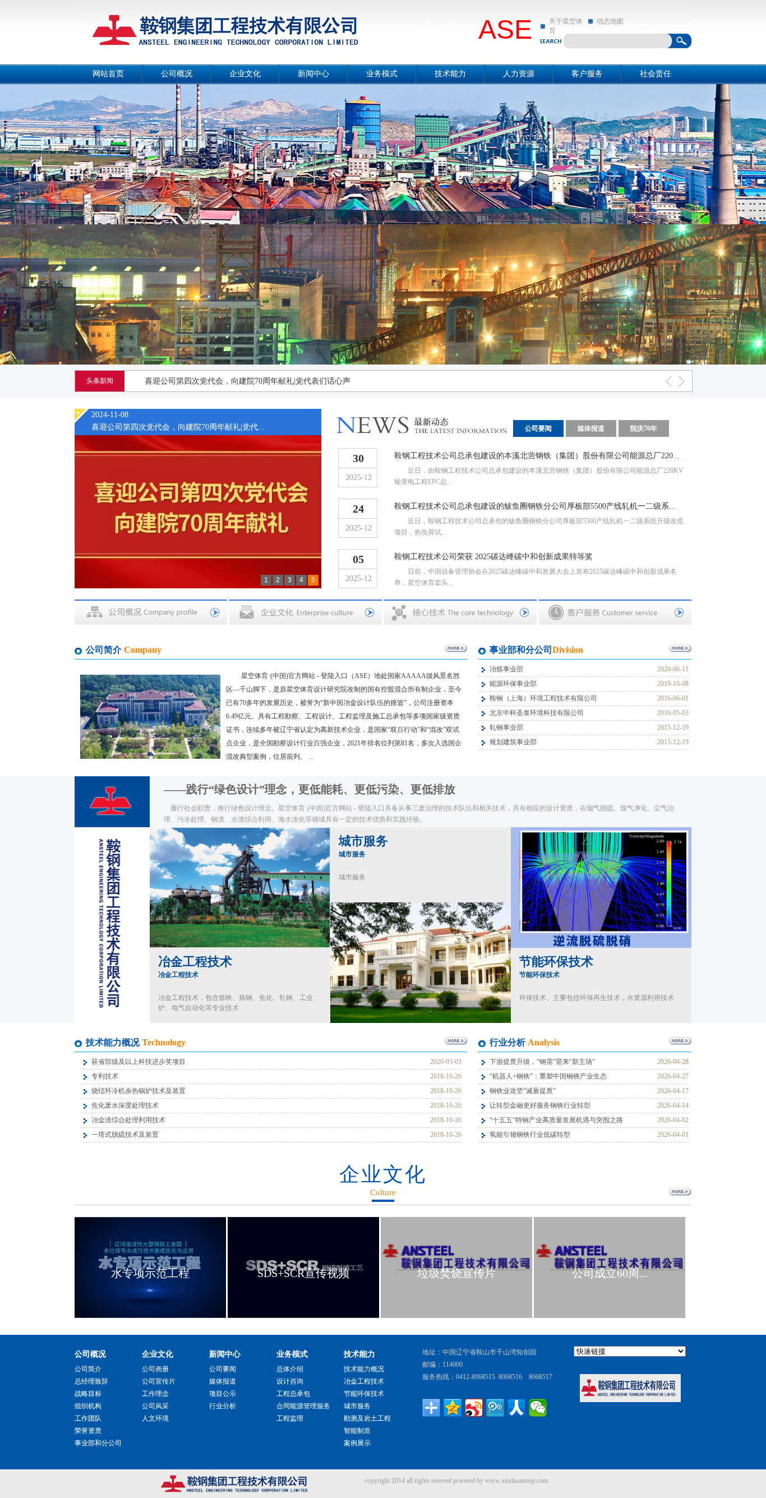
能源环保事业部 (513, 684)
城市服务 (363, 846)
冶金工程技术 (195, 967)
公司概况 (176, 74)
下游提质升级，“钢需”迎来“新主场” (542, 1062)
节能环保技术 (556, 967)
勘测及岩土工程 (367, 1418)
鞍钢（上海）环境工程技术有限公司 (543, 698)
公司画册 (155, 1369)
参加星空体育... (610, 1273)
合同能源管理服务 (303, 1406)
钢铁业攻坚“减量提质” (523, 1091)
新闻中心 (313, 74)
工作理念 (155, 1394)
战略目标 (88, 1394)
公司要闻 (538, 428)
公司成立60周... (457, 1273)
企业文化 (245, 74)
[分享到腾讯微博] (495, 1408)
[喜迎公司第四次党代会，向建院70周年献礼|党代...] (198, 503)
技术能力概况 (364, 1369)
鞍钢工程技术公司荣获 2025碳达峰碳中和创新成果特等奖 (493, 556)
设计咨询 (289, 1381)
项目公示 (222, 1394)
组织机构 (88, 1406)
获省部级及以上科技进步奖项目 (138, 1062)
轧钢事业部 (506, 727)
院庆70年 (643, 428)
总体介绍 (289, 1369)
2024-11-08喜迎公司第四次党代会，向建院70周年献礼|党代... (178, 421)
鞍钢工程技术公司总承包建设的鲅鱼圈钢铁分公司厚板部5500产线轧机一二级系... (535, 506)
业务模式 (382, 74)
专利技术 (104, 1076)
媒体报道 (591, 428)
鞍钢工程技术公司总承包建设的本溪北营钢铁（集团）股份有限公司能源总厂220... (537, 455)
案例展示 (357, 1443)
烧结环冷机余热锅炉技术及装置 (138, 1091)
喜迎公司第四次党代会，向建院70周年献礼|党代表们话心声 (247, 381)
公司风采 (155, 1406)
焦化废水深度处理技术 (125, 1105)
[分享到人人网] (516, 1408)
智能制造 (357, 1431)
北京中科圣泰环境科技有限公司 (537, 713)
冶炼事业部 (506, 669)
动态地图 (610, 21)
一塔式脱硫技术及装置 (125, 1135)
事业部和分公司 (98, 1443)
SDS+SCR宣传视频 (150, 1273)
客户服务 (587, 74)
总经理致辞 (91, 1381)
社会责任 (655, 74)
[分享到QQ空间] (453, 1408)
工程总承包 (293, 1394)
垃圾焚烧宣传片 (303, 1273)
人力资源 (518, 74)
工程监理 (289, 1418)
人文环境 (155, 1418)
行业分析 (222, 1406)
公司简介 (88, 1369)
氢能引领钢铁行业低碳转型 (530, 1135)
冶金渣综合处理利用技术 (128, 1120)
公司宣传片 (159, 1381)
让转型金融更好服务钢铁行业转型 (540, 1105)
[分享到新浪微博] (474, 1408)
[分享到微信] (538, 1408)
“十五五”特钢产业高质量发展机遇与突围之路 (556, 1120)
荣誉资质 (88, 1431)
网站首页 (108, 74)
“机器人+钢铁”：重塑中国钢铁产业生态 (548, 1076)
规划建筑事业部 (513, 742)
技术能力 (450, 74)
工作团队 (88, 1418)
